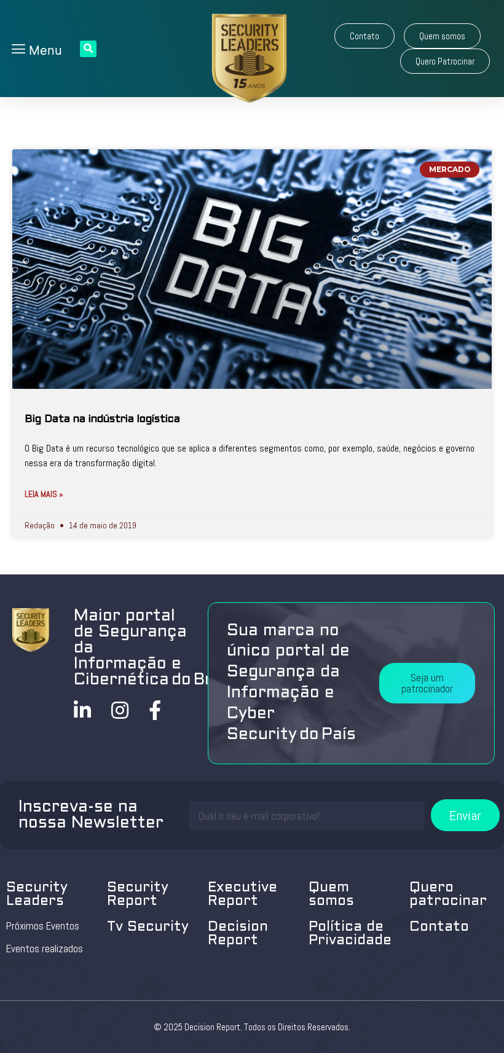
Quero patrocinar (448, 895)
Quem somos (331, 895)
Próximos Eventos (42, 926)
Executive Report (242, 895)
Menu (43, 50)
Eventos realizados (44, 948)
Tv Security (148, 927)
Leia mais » (44, 493)
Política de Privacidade (350, 934)
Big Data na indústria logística (102, 420)
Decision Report (238, 934)
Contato (439, 927)
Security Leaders (37, 895)
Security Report (137, 895)
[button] (364, 36)
